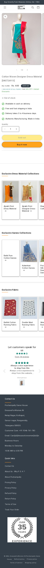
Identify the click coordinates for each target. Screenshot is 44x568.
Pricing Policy (10, 482)
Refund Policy (10, 493)
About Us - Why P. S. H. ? (15, 471)
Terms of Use (10, 504)
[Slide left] (16, 70)
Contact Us (9, 466)
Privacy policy (32, 559)
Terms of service (16, 563)
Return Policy (10, 499)
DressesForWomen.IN (18, 556)
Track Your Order (12, 510)
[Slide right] (27, 70)
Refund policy (19, 559)
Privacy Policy (10, 488)
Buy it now (22, 145)
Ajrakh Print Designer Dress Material (28, 208)
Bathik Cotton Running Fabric (10, 323)
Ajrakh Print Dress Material (10, 207)
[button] (5, 7)
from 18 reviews (22, 357)
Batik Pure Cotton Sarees (10, 257)
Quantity (5, 124)
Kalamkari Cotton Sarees (28, 267)
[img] (22, 353)
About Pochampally (13, 477)
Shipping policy (30, 563)
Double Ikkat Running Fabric (28, 323)
